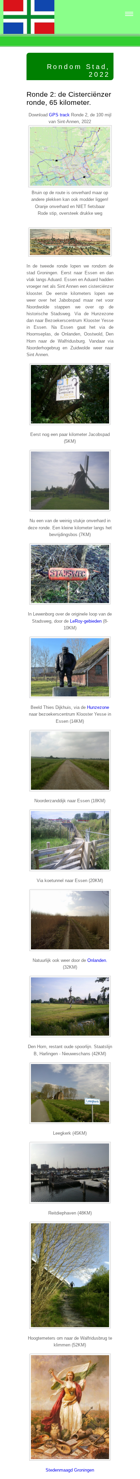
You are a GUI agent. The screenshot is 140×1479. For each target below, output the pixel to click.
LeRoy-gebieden (86, 621)
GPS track (59, 115)
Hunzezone (98, 707)
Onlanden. (97, 960)
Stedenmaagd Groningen (70, 1470)
